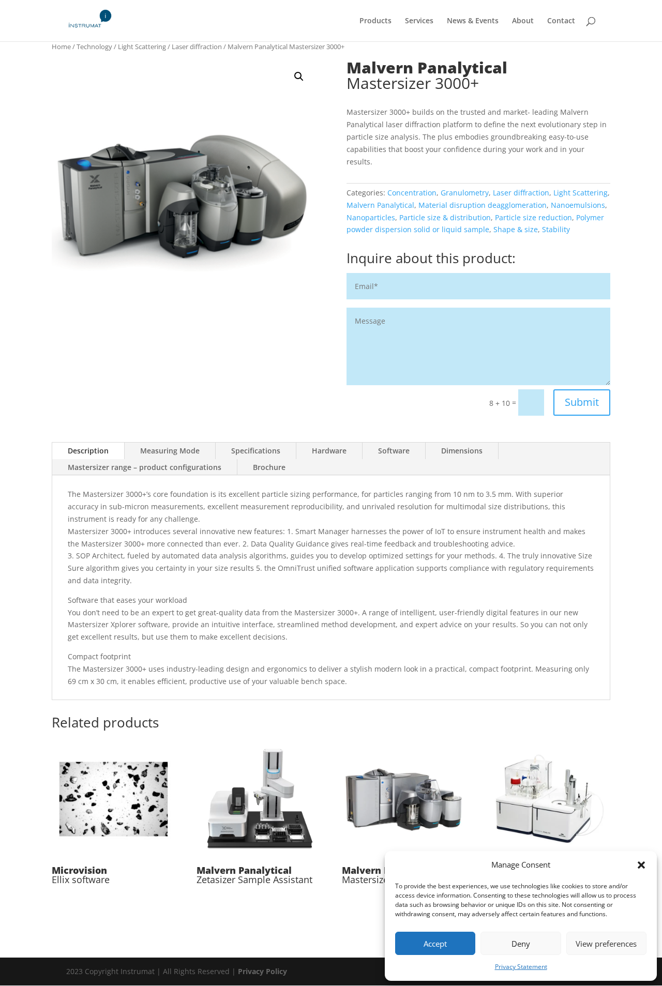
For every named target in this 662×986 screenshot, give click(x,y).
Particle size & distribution (445, 217)
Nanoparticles (371, 217)
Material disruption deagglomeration (482, 205)
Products (375, 21)
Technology (94, 46)
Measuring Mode (170, 451)
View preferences (606, 943)
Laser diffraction (197, 46)
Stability (556, 229)
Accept (435, 943)
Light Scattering (142, 46)
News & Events (473, 21)
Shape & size (515, 229)
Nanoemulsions (578, 205)
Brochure (269, 467)
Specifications (255, 451)
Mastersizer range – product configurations (144, 467)
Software (394, 451)
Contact (561, 21)
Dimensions (462, 451)
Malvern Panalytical (380, 205)
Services (419, 21)
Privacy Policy (262, 971)
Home (61, 46)
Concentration (412, 193)
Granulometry (465, 193)
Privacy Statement (521, 966)
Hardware (329, 451)
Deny (520, 943)
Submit (582, 402)
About (523, 21)
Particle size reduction (533, 217)
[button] (641, 865)
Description (88, 451)
